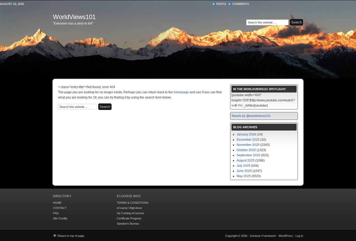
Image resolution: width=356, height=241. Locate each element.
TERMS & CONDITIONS (132, 202)
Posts (221, 3)
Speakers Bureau (128, 223)
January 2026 (246, 134)
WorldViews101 (74, 16)
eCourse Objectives (129, 207)
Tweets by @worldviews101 (251, 116)
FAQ (56, 213)
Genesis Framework (263, 235)
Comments (240, 3)
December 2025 (248, 139)
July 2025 (243, 166)
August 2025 (246, 160)
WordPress (286, 235)
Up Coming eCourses (130, 213)
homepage (181, 92)
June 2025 (244, 171)
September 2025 (248, 155)
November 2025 (248, 145)
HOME (57, 202)
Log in (299, 235)
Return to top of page (71, 235)
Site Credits (60, 218)
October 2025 (246, 150)
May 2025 (244, 176)
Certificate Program (129, 218)
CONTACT (60, 207)
